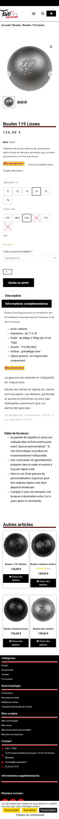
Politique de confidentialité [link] (30, 815)
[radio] (8, 191)
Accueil (6, 25)
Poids (6, 209)
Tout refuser (29, 810)
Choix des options (17, 578)
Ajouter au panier (18, 283)
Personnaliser (48, 810)
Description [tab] (13, 295)
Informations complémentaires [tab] (26, 303)
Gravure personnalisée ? (17, 251)
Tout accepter (11, 810)
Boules (17, 25)
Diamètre (8, 182)
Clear (5, 236)
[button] (33, 13)
